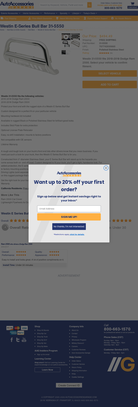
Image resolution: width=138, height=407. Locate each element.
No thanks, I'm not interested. (69, 226)
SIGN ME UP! (69, 217)
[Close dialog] (106, 168)
